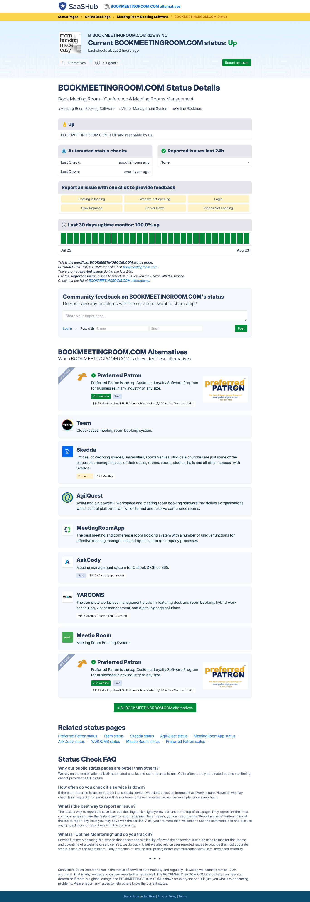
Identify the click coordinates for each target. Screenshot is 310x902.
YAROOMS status (105, 741)
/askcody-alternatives (80, 554)
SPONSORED (65, 374)
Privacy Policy (167, 896)
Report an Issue (236, 62)
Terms (183, 896)
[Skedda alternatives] (67, 451)
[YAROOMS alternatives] (67, 596)
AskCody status (71, 741)
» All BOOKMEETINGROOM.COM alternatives (155, 708)
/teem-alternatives (77, 417)
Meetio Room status (143, 741)
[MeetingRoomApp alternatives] (67, 529)
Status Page (131, 896)
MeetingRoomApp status (214, 736)
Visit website (101, 396)
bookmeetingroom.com (140, 267)
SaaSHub (149, 896)
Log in (68, 328)
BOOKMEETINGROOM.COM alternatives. (119, 280)
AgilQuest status (173, 736)
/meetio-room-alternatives (84, 630)
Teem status (113, 736)
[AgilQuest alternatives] (67, 497)
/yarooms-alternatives (80, 589)
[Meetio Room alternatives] (67, 637)
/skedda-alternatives (79, 444)
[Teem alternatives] (67, 424)
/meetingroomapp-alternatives (88, 522)
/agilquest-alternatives (81, 490)
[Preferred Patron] (81, 377)
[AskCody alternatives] (67, 561)
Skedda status (142, 736)
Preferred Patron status (77, 736)
